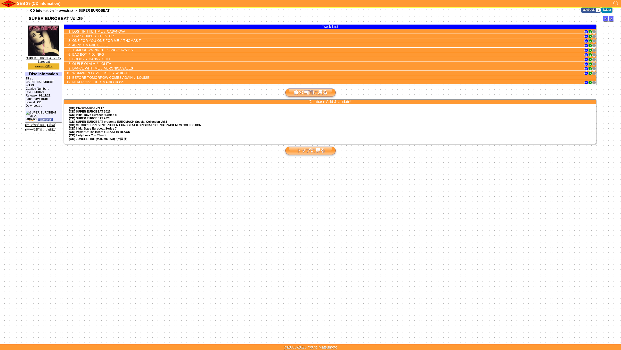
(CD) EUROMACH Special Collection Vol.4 (118, 121)
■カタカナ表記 (35, 125)
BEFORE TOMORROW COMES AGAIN (110, 77)
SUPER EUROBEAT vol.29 (43, 58)
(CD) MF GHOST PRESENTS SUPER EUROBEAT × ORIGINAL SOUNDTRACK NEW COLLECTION (135, 125)
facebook (588, 9)
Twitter (607, 9)
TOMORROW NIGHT (102, 50)
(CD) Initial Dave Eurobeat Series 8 (93, 115)
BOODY (91, 59)
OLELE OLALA (91, 64)
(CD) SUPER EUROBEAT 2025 (90, 111)
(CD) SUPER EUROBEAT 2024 (90, 118)
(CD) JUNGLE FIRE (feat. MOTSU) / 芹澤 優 (98, 139)
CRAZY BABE (92, 36)
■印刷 (51, 125)
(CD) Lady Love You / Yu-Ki (87, 135)
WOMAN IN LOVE (100, 73)
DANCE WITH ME (102, 68)
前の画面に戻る (310, 92)
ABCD (89, 45)
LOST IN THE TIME (98, 31)
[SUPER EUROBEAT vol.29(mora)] (45, 120)
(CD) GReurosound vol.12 (86, 108)
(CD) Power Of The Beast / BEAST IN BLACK (99, 132)
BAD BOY (87, 54)
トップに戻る (310, 150)
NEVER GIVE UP (97, 82)
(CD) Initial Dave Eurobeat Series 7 (93, 128)
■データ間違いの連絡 (40, 129)
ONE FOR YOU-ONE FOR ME (106, 41)
